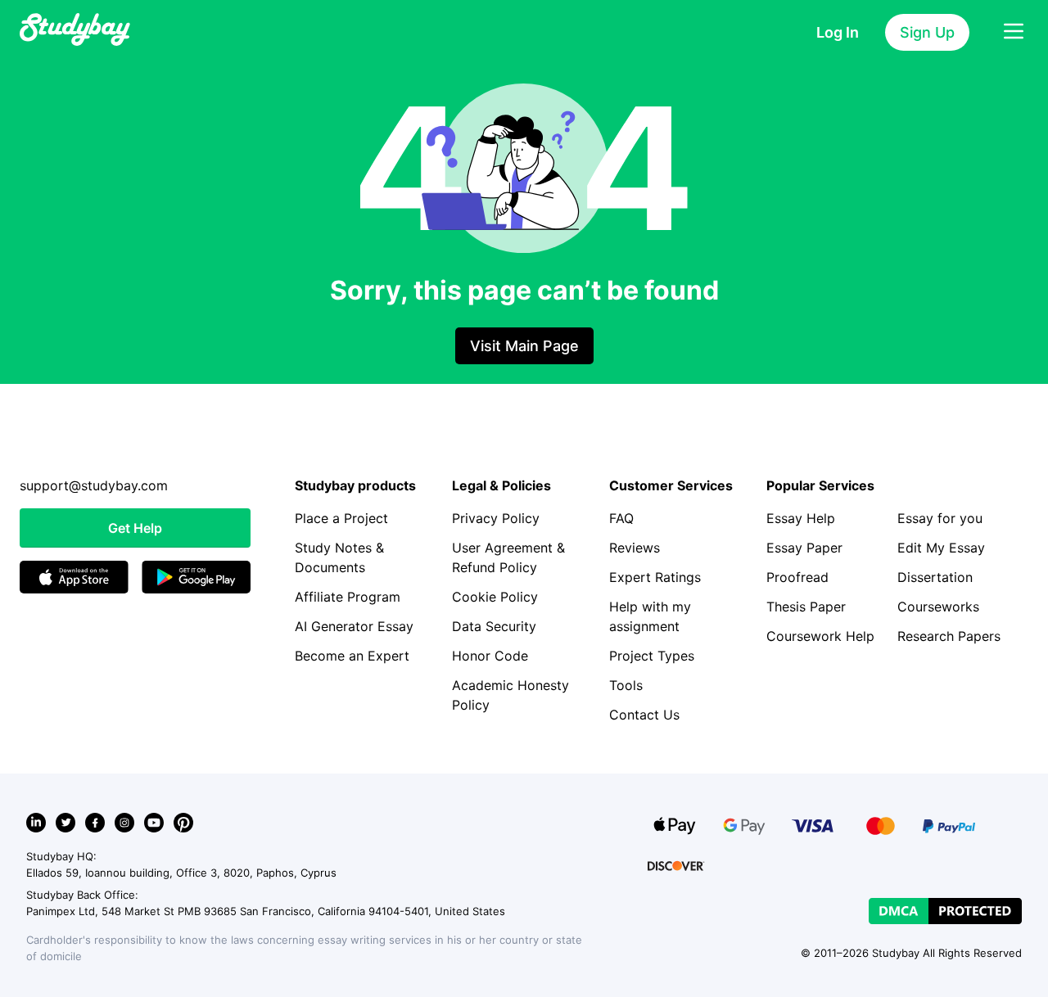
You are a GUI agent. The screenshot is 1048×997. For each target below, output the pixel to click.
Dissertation (935, 577)
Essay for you (939, 518)
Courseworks (938, 606)
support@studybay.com (94, 485)
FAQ (621, 518)
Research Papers (949, 636)
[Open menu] (1013, 31)
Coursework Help (820, 636)
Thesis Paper (806, 606)
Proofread (797, 577)
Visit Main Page (524, 345)
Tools (626, 685)
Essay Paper (804, 547)
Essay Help (800, 518)
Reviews (634, 547)
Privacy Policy (496, 518)
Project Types (651, 655)
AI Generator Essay (354, 626)
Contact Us (644, 714)
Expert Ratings (655, 577)
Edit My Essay (941, 547)
